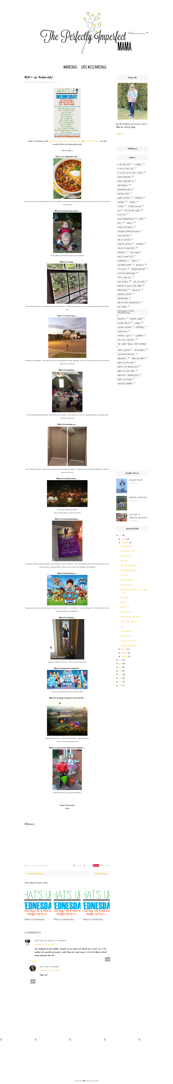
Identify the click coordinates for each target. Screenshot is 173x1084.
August (123, 539)
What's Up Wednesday (40, 866)
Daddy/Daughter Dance (128, 570)
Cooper (121, 202)
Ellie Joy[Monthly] (126, 219)
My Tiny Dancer (126, 556)
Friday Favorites (126, 248)
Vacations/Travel (126, 354)
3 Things (138, 164)
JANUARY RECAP (136, 480)
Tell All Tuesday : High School (130, 617)
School (137, 323)
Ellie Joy (121, 214)
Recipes (121, 319)
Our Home (122, 306)
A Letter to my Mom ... (129, 641)
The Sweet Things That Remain (132, 344)
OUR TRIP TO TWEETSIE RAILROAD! (138, 516)
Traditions (139, 350)
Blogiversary (124, 189)
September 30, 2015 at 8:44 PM (50, 970)
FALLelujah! (124, 597)
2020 (120, 674)
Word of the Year (126, 371)
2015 (120, 535)
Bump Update (124, 198)
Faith (141, 219)
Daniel (133, 202)
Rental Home (136, 319)
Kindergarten (138, 269)
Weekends (122, 358)
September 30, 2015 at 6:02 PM (45, 944)
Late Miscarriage (94, 67)
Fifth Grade (123, 235)
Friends (121, 252)
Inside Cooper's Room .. (128, 551)
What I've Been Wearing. (129, 621)
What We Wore (138, 358)
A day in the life (125, 168)
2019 (120, 671)
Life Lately (123, 281)
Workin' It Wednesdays (128, 375)
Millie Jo (136, 290)
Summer (139, 335)
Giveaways (122, 260)
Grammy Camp (124, 265)
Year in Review (125, 379)
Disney (120, 206)
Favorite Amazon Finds (129, 231)
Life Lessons (139, 281)
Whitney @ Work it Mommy (50, 940)
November (124, 653)
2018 (120, 667)
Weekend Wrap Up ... (127, 612)
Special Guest (124, 335)
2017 (120, 663)
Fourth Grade (124, 244)
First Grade (124, 239)
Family (129, 223)
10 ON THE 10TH (123, 164)
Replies (34, 961)
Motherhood (123, 298)
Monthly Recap (125, 294)
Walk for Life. (125, 607)
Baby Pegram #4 (125, 181)
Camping (138, 198)
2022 (120, 682)
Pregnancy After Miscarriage (126, 312)
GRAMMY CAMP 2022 (138, 497)
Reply (107, 959)
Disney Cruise (134, 206)
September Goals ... (127, 546)
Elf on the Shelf (132, 210)
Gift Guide (134, 252)
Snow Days (123, 331)
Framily (140, 244)
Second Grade (124, 327)
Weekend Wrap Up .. (127, 636)
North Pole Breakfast (129, 302)
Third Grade (124, 350)
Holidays (140, 265)
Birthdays (123, 185)
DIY (119, 210)
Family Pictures (125, 227)
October (123, 649)
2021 (120, 678)
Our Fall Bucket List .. (128, 580)
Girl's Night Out (125, 256)
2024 (120, 685)
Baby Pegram (124, 177)
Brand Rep (123, 193)
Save (97, 865)
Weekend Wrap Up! (127, 585)
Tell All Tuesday (126, 339)
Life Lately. (124, 560)
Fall (120, 223)
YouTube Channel (125, 383)
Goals (134, 260)
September (124, 542)
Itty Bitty (122, 269)
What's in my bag (125, 362)
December (124, 656)
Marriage (70, 67)
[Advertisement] (132, 429)
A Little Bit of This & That (130, 172)
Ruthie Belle (124, 323)
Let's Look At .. (125, 277)
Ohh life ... (124, 602)
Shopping (140, 327)
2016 (120, 660)
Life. (122, 626)
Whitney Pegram (31, 82)
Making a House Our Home (130, 286)
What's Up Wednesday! (128, 645)
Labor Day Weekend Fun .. (129, 565)
